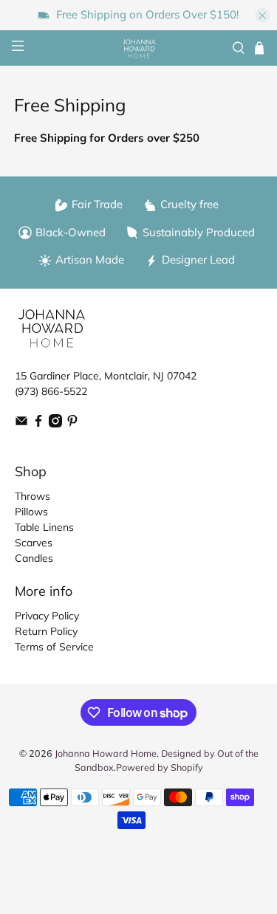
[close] (262, 15)
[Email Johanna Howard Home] (21, 423)
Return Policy (46, 631)
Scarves (33, 542)
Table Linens (44, 527)
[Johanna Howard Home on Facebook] (38, 423)
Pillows (31, 511)
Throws (32, 496)
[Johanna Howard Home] (138, 48)
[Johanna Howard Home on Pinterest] (72, 423)
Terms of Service (54, 646)
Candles (34, 558)
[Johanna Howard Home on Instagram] (55, 423)
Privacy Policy (47, 615)
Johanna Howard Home (106, 753)
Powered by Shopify (159, 767)
